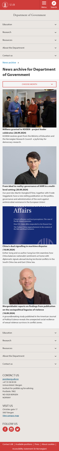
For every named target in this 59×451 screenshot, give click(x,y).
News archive (9, 62)
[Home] (5, 5)
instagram (12, 429)
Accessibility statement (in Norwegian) (29, 448)
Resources (7, 39)
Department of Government (29, 15)
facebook (6, 429)
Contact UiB (8, 444)
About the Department (13, 47)
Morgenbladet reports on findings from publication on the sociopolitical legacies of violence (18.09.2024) (29, 310)
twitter (18, 429)
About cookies (48, 444)
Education (7, 24)
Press (37, 444)
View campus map (11, 415)
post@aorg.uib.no (11, 379)
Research (7, 32)
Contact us (8, 55)
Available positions (23, 444)
